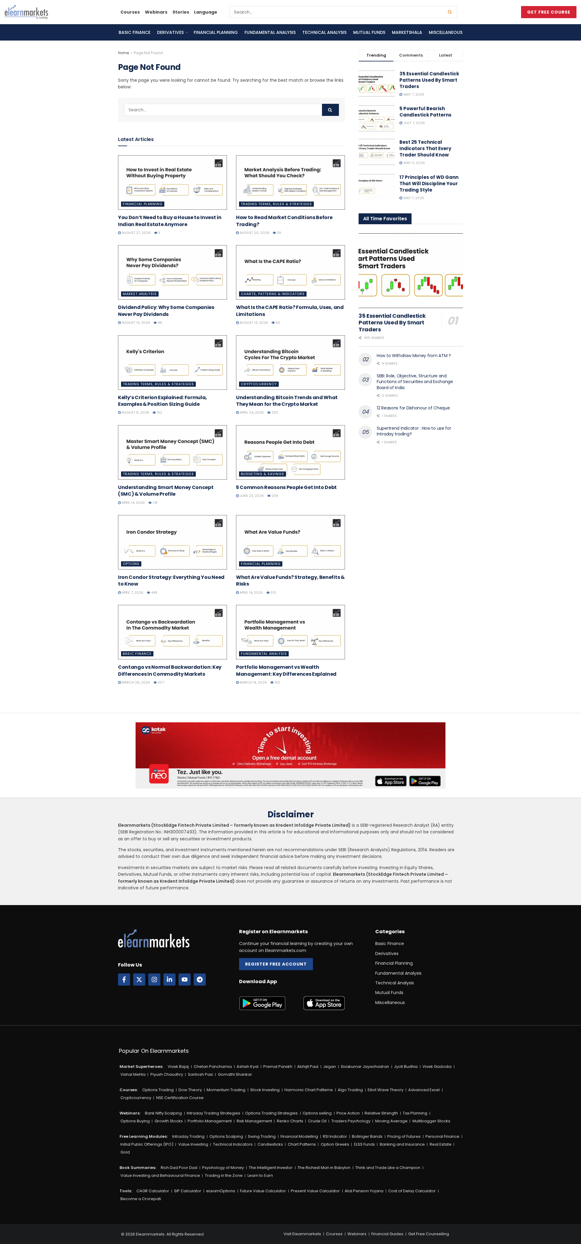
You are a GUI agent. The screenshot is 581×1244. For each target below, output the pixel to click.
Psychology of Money (223, 1167)
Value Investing (193, 1144)
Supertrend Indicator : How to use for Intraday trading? (414, 431)
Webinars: (130, 1113)
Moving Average (391, 1121)
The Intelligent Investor (271, 1167)
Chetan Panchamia (213, 1066)
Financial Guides (387, 1234)
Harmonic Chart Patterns (308, 1090)
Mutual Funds (369, 32)
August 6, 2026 (135, 412)
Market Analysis (140, 293)
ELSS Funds (364, 1144)
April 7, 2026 (132, 592)
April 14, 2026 (133, 502)
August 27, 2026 (136, 232)
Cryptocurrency (259, 384)
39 (278, 232)
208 (274, 495)
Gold (125, 1152)
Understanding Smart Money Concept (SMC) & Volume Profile (165, 490)
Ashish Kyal (247, 1066)
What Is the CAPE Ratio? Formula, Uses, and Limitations (290, 310)
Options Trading (158, 1090)
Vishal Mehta (133, 1074)
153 (277, 682)
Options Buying (135, 1121)
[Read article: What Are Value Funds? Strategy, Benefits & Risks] (290, 542)
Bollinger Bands (367, 1136)
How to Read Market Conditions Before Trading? (284, 221)
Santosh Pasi (200, 1074)
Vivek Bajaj (178, 1066)
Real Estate (440, 1144)
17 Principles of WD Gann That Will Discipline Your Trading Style (428, 183)
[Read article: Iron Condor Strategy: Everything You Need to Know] (172, 542)
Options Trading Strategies (271, 1113)
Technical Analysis (324, 32)
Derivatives (170, 32)
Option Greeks (335, 1144)
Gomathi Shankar (235, 1074)
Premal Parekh (277, 1066)
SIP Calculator (187, 1191)
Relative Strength (381, 1113)
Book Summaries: (138, 1167)
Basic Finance (134, 32)
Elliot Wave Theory (385, 1090)
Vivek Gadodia (436, 1066)
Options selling (317, 1113)
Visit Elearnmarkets (302, 1234)
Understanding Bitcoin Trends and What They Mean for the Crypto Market (287, 401)
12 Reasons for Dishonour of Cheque (413, 408)
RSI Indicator (335, 1136)
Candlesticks (270, 1144)
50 (277, 322)
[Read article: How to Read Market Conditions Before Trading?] (290, 182)
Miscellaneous (445, 32)
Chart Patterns (302, 1144)
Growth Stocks (169, 1121)
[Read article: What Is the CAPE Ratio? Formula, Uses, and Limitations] (290, 272)
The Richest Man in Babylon (323, 1167)
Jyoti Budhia (406, 1066)
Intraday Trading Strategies (213, 1113)
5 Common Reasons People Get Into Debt (286, 487)
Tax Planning (415, 1113)
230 (274, 412)
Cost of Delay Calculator (412, 1191)
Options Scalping (226, 1136)
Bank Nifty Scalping (163, 1113)
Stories (180, 12)
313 (273, 592)
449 (153, 592)
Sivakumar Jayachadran (365, 1066)
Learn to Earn (260, 1175)
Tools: (126, 1191)
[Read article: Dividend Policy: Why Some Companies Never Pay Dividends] (172, 272)
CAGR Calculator (152, 1191)
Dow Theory (190, 1090)
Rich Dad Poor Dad (179, 1167)
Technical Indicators (233, 1144)
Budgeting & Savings (262, 473)
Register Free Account (276, 964)
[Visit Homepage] (26, 12)
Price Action (348, 1113)
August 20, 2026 (254, 232)
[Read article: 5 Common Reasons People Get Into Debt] (290, 452)
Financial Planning (216, 32)
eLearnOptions (220, 1191)
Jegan (329, 1066)
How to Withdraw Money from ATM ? (414, 356)
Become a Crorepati (140, 1199)
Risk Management (254, 1121)
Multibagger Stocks (431, 1121)
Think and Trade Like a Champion (387, 1167)
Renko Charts (290, 1121)
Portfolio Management (210, 1121)
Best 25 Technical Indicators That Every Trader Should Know (425, 148)
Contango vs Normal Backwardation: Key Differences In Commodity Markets (170, 670)
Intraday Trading (188, 1136)
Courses (130, 12)
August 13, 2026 (135, 322)
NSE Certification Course (180, 1098)
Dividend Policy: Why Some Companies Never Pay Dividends (166, 310)
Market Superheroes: (141, 1066)
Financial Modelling (299, 1136)
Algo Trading (350, 1090)
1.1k (155, 502)
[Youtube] (185, 979)
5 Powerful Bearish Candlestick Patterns (425, 111)
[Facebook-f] (124, 979)
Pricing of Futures (404, 1136)
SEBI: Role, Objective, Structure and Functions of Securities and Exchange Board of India (415, 382)
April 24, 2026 (251, 412)
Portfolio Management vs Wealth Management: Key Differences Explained (286, 670)
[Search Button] (451, 12)
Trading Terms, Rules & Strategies (276, 204)
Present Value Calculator (315, 1191)
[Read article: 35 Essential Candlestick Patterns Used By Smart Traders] (411, 270)
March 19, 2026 (253, 682)
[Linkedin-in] (169, 979)
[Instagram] (154, 979)
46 (159, 322)
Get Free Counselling (428, 1234)
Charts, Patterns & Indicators (273, 293)
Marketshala (407, 32)
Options (131, 563)
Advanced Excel (424, 1090)
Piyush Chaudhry (166, 1074)
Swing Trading (262, 1136)
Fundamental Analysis (270, 32)
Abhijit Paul (307, 1066)
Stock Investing (265, 1090)
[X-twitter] (139, 979)
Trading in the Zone (224, 1175)
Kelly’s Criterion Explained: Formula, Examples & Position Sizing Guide (162, 401)
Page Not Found (148, 52)
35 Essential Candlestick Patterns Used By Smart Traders (429, 80)
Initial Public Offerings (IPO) (146, 1144)
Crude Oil (317, 1121)
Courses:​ (129, 1090)
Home (123, 52)
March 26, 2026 (135, 682)
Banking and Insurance (402, 1144)
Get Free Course (548, 12)
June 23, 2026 (251, 495)
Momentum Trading (226, 1090)
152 (159, 412)
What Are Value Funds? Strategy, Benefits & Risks (290, 580)
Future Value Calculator (263, 1191)
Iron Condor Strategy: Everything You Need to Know (171, 580)
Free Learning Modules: (144, 1136)
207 (160, 682)
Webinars (156, 12)
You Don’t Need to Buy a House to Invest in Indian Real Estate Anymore (170, 221)
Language (205, 12)
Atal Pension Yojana (364, 1191)
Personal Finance (442, 1136)
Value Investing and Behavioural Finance (160, 1175)
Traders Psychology (350, 1121)
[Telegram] (200, 979)
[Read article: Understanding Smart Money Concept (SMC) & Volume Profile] (172, 452)
